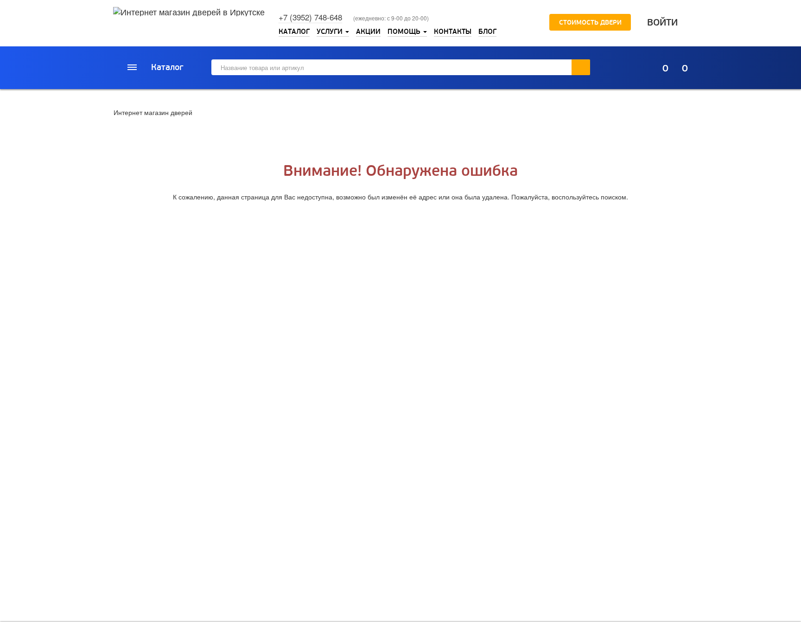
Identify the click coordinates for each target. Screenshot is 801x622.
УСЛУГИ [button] (330, 31)
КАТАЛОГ (294, 31)
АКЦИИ (368, 31)
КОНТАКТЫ (452, 31)
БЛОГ (487, 31)
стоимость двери (589, 22)
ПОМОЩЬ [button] (405, 31)
